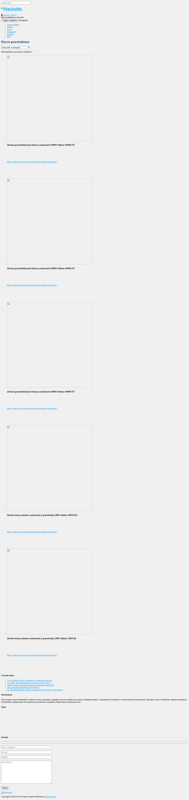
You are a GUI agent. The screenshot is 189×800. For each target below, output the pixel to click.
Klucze (16, 162)
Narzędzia (42, 162)
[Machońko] (11, 9)
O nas (9, 30)
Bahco (9, 162)
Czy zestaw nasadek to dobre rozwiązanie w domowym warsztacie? (35, 690)
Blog (9, 37)
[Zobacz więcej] (50, 140)
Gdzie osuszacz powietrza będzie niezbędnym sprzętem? (30, 685)
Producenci (52, 162)
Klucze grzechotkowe (28, 162)
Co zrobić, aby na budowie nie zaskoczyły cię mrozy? (29, 683)
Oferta (10, 27)
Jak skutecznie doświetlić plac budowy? (23, 688)
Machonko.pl (50, 797)
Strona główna (13, 25)
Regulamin (11, 32)
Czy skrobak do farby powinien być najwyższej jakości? (30, 681)
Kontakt (10, 34)
